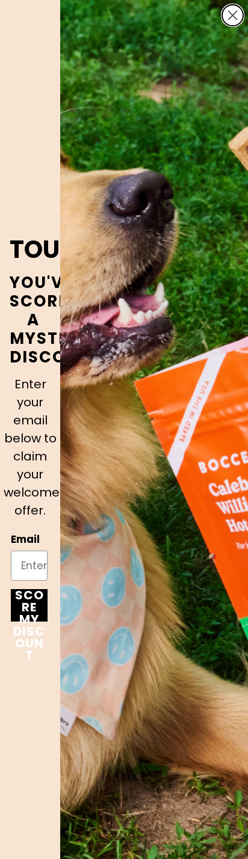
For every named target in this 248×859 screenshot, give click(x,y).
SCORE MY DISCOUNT (29, 605)
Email (25, 539)
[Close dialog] (232, 15)
